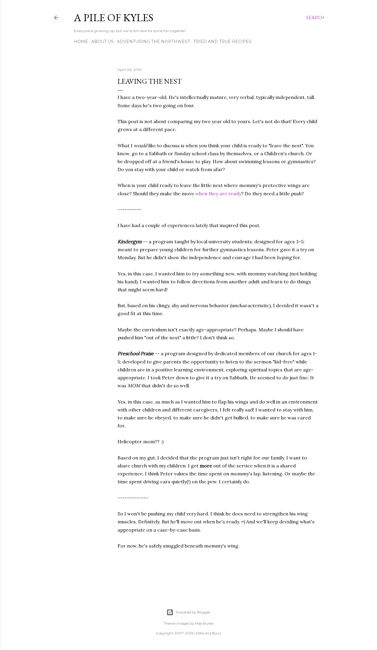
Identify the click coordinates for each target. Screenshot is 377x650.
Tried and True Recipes (222, 41)
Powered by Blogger (193, 612)
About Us (102, 41)
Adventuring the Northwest (153, 41)
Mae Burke (204, 623)
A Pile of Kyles (113, 17)
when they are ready (218, 193)
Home (81, 41)
